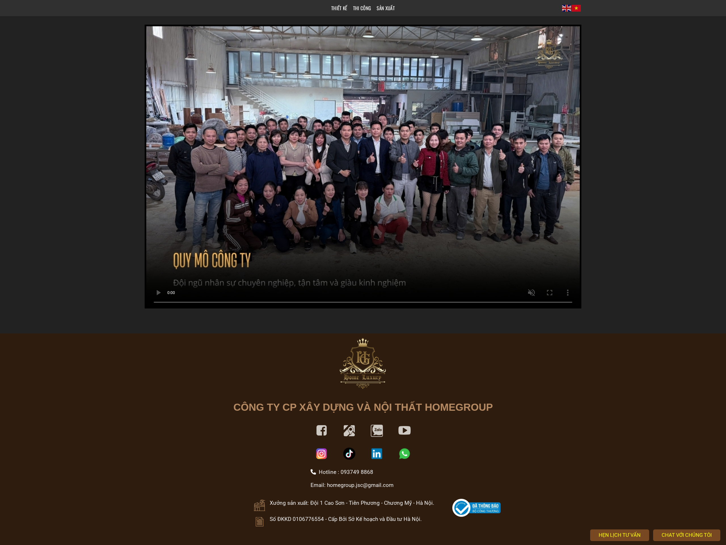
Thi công (362, 8)
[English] (567, 8)
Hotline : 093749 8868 (344, 472)
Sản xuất (386, 8)
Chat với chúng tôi (687, 535)
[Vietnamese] (576, 8)
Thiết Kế (339, 8)
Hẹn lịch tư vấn (620, 535)
